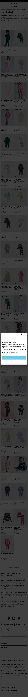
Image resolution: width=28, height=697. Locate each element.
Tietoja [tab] (23, 337)
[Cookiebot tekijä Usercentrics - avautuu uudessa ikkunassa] (21, 334)
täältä (7, 350)
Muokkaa (13, 361)
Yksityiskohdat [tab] (14, 337)
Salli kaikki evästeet (14, 358)
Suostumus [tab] (5, 337)
